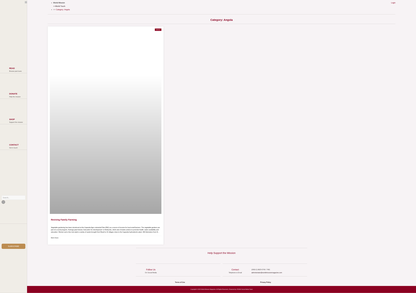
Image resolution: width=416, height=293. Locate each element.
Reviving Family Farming (64, 220)
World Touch (60, 6)
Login (393, 3)
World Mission (59, 3)
